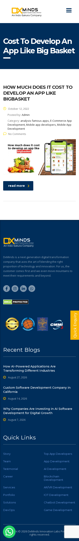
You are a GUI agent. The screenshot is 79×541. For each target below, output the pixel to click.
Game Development (58, 510)
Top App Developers (58, 453)
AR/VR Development (58, 487)
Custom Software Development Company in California (37, 390)
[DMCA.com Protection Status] (16, 301)
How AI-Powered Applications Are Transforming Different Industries (29, 368)
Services (9, 487)
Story (7, 453)
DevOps (9, 510)
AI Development (55, 468)
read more (16, 186)
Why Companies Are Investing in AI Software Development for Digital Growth (37, 411)
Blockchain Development (53, 478)
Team (7, 461)
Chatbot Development (59, 502)
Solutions (9, 502)
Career (8, 476)
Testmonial (10, 468)
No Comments (17, 134)
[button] (9, 531)
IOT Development (56, 495)
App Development (57, 461)
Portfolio (9, 495)
